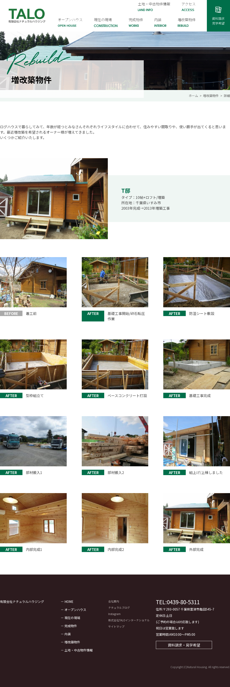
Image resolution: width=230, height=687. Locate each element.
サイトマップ (116, 626)
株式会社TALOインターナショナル (129, 620)
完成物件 (70, 626)
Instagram (114, 614)
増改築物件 (211, 95)
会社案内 (113, 601)
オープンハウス (75, 609)
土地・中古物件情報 (78, 650)
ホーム (193, 95)
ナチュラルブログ (119, 607)
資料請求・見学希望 (184, 645)
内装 (67, 634)
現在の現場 (72, 617)
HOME (68, 601)
